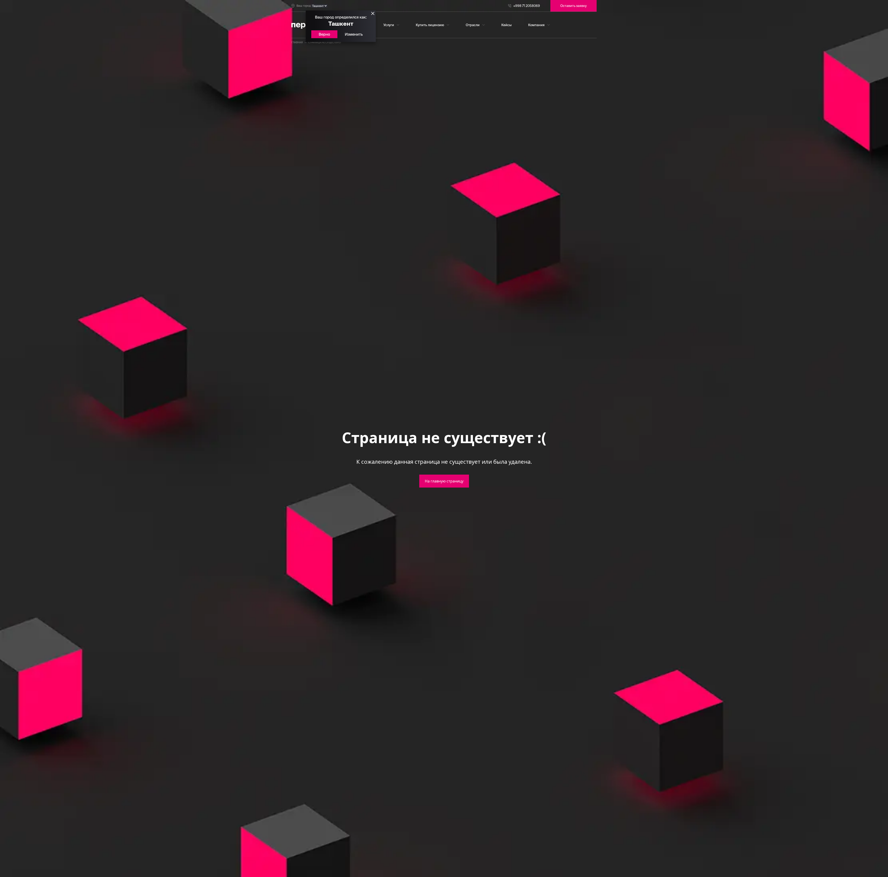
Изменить (354, 34)
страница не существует (324, 42)
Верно (324, 34)
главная (297, 42)
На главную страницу (444, 481)
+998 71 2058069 (526, 6)
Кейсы (506, 25)
